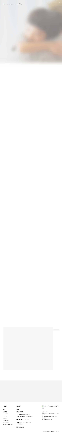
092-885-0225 (47, 416)
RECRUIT (5, 414)
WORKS (5, 411)
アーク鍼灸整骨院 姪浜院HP (23, 414)
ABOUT (5, 416)
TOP (4, 409)
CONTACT (6, 422)
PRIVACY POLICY (7, 424)
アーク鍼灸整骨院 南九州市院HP (24, 416)
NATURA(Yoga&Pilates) (22, 419)
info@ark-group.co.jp (47, 419)
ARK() (20, 411)
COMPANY (6, 420)
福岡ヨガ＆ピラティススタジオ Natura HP (24, 423)
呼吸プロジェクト (20, 427)
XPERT (18, 409)
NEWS (5, 418)
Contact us (30, 393)
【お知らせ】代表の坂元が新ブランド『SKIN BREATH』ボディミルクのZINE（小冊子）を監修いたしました (33, 54)
